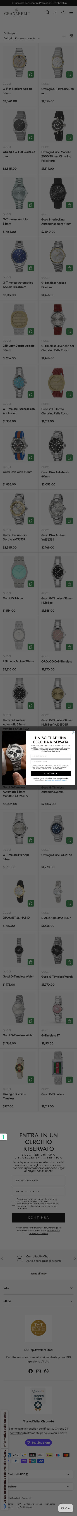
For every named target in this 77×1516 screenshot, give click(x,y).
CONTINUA (50, 773)
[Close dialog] (73, 733)
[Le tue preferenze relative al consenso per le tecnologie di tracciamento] (3, 1137)
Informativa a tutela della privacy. (56, 780)
